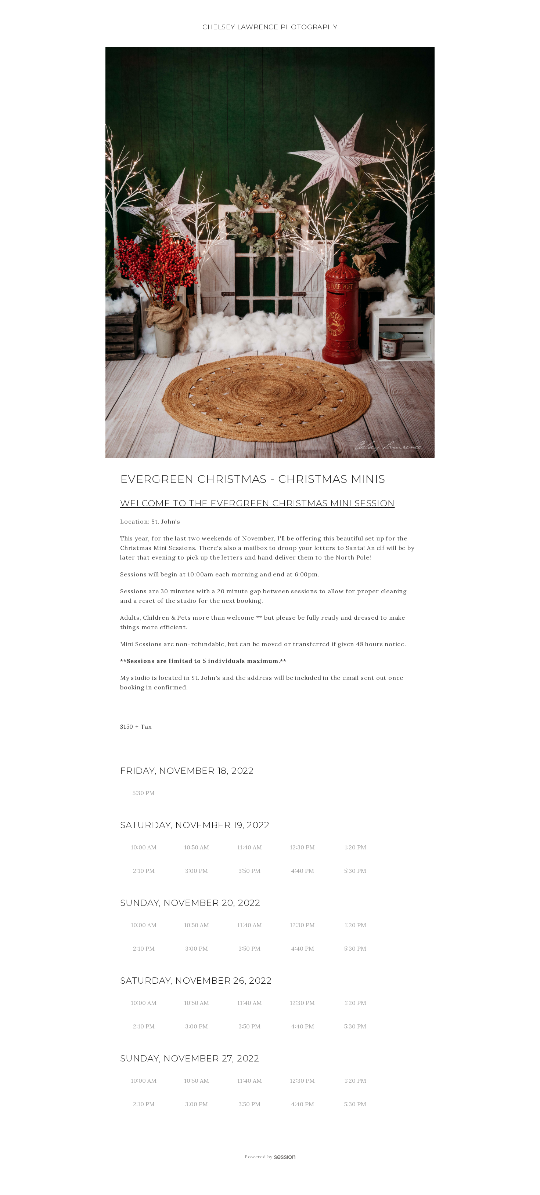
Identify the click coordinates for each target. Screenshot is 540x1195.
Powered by (259, 1156)
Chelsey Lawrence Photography (269, 27)
